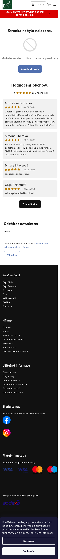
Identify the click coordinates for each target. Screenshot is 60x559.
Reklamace (8, 343)
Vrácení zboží (9, 347)
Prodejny (7, 290)
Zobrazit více (30, 204)
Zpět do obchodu (30, 68)
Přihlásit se (12, 255)
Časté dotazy (9, 372)
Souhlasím (29, 551)
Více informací (45, 532)
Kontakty (7, 306)
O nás (5, 294)
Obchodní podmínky (13, 339)
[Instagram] (7, 432)
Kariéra (6, 302)
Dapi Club (8, 282)
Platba (6, 331)
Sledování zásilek (11, 335)
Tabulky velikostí (11, 380)
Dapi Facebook (10, 286)
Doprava (7, 327)
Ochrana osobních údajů (15, 351)
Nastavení (28, 541)
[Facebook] (7, 419)
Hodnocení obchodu (30, 85)
